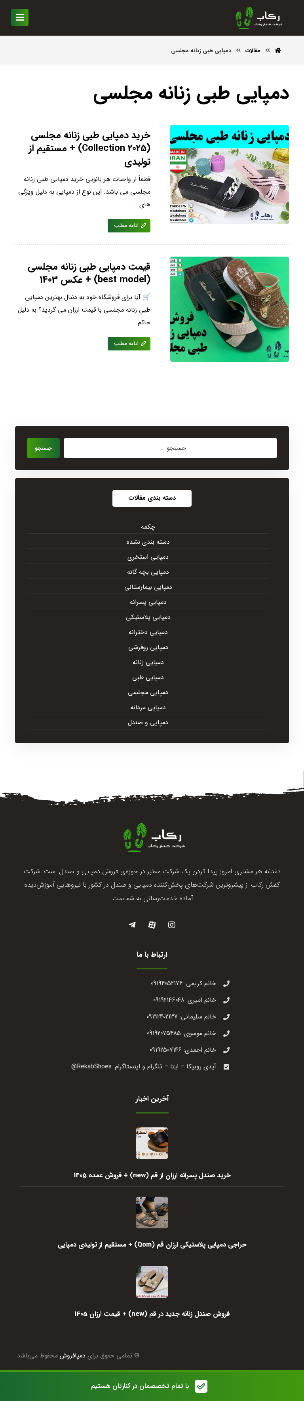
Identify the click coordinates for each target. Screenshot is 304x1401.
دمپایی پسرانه (148, 602)
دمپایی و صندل (148, 722)
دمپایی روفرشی (148, 647)
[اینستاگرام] (172, 925)
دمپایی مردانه (148, 707)
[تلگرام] (132, 925)
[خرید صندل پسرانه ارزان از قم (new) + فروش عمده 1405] (152, 1143)
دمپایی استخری (148, 557)
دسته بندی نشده (148, 542)
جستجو (43, 448)
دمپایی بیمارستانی (148, 587)
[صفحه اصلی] (278, 50)
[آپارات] (152, 925)
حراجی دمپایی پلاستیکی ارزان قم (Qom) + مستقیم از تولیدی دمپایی (152, 1244)
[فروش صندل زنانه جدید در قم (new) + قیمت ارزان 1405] (152, 1282)
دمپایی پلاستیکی (148, 617)
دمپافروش (73, 1356)
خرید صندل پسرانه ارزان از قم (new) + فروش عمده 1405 (152, 1175)
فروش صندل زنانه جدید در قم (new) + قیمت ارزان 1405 (152, 1314)
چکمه (148, 527)
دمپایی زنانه (148, 662)
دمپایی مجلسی (148, 692)
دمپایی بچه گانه (148, 572)
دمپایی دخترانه (148, 632)
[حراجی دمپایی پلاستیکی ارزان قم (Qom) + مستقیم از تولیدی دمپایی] (152, 1212)
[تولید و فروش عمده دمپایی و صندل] (257, 18)
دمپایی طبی (148, 677)
